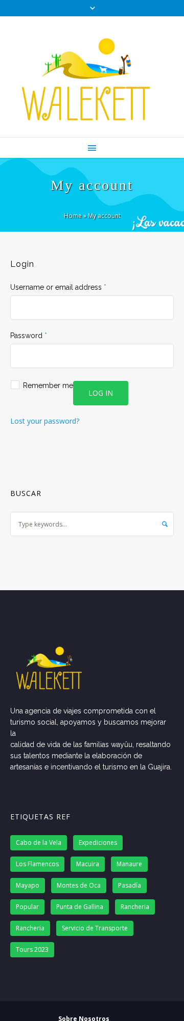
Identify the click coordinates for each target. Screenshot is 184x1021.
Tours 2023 (32, 949)
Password (28, 336)
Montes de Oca (79, 885)
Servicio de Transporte (95, 928)
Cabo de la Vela (38, 842)
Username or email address (58, 287)
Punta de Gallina (79, 906)
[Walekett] (92, 76)
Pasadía (129, 885)
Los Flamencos (37, 864)
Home (73, 215)
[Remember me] (92, 379)
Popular (27, 906)
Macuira (87, 864)
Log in (100, 393)
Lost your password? (44, 421)
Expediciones (98, 842)
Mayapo (27, 885)
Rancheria (135, 906)
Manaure (129, 864)
